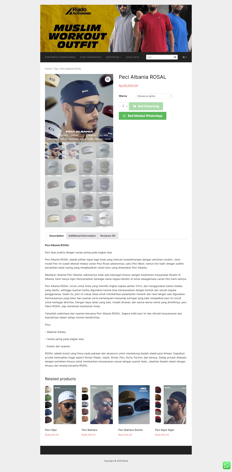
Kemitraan (112, 57)
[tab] (56, 235)
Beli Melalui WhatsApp (144, 116)
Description (56, 235)
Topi (56, 68)
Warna (123, 95)
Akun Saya (132, 57)
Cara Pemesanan (90, 57)
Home (48, 68)
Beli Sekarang (148, 106)
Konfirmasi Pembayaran (60, 57)
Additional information (82, 235)
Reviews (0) (108, 235)
